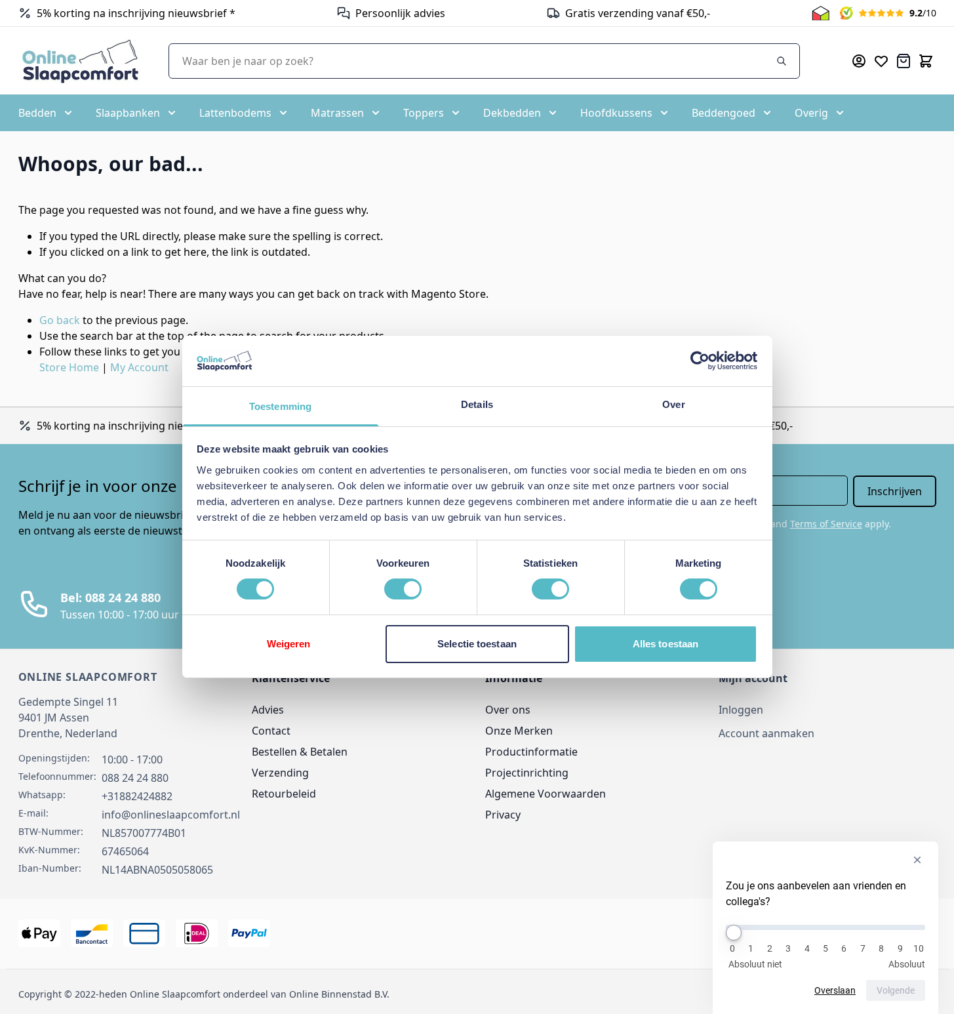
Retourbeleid (284, 793)
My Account (139, 367)
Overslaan (835, 990)
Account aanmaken (766, 733)
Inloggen (741, 709)
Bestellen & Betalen (300, 751)
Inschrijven (894, 491)
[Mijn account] (858, 61)
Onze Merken (519, 730)
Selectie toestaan (477, 643)
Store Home (69, 367)
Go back (59, 320)
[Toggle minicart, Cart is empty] (925, 61)
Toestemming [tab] (280, 406)
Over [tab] (673, 404)
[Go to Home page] (80, 60)
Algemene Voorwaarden (545, 793)
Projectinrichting (526, 772)
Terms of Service (826, 523)
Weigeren (289, 643)
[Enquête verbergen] (917, 860)
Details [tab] (477, 404)
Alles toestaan (665, 643)
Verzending (280, 772)
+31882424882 (137, 796)
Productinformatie (531, 751)
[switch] (403, 588)
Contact (271, 730)
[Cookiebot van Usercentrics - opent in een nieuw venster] (700, 361)
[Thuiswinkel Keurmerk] (820, 13)
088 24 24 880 (135, 778)
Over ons (507, 709)
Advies (268, 709)
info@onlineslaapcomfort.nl (171, 814)
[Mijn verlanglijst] (881, 61)
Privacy (503, 814)
